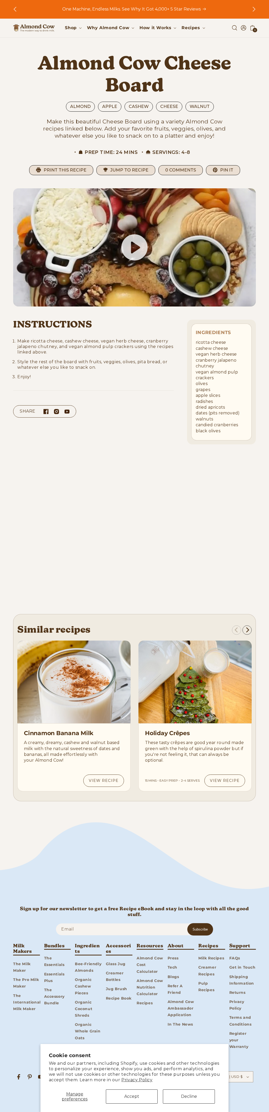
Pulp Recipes (206, 986)
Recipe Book (119, 998)
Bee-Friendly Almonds (88, 967)
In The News (180, 1024)
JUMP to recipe (129, 170)
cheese (169, 106)
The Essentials (54, 961)
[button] (73, 28)
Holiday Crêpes (167, 733)
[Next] (247, 630)
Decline (189, 1096)
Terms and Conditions (240, 1020)
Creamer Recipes (207, 970)
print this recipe (65, 170)
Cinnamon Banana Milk (58, 733)
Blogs (173, 976)
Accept (131, 1096)
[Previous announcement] (15, 9)
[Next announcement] (254, 9)
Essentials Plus (54, 977)
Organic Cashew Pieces (83, 986)
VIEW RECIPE (103, 780)
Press (173, 958)
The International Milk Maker (27, 1002)
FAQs (234, 958)
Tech (172, 967)
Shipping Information (241, 980)
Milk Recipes (211, 958)
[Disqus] (134, 531)
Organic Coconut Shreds (83, 1009)
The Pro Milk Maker (26, 983)
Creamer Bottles (115, 976)
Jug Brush (116, 988)
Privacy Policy (136, 1079)
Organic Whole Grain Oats (88, 1031)
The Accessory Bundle (54, 996)
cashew (139, 106)
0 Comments (180, 170)
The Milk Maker (22, 967)
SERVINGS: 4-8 (171, 152)
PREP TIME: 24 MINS (111, 152)
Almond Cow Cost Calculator (150, 965)
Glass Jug (116, 964)
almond (80, 106)
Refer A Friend (175, 989)
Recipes (145, 1003)
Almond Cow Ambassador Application (181, 1008)
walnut (200, 106)
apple (109, 106)
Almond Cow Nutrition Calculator (150, 987)
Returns (237, 992)
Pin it (226, 170)
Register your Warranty (239, 1040)
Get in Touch (242, 967)
